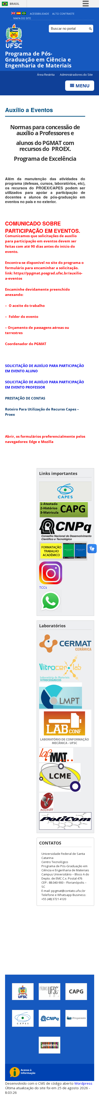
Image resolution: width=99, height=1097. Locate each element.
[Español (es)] (19, 13)
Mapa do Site (22, 18)
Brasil (14, 4)
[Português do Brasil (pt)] (24, 13)
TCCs (43, 587)
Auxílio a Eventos (29, 110)
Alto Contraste (63, 13)
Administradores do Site (76, 75)
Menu (82, 86)
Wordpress (83, 1083)
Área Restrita (46, 75)
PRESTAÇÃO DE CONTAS (25, 398)
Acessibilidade (39, 13)
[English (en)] (13, 13)
